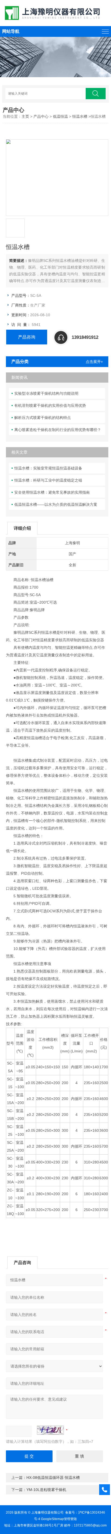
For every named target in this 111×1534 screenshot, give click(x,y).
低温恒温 (60, 116)
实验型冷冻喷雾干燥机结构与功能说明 (46, 393)
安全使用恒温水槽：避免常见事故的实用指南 (52, 492)
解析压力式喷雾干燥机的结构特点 (42, 417)
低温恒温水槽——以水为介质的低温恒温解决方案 (55, 504)
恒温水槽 (79, 116)
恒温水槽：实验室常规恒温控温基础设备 (48, 468)
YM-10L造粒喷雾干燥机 (46, 1489)
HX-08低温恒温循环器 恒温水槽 (53, 1477)
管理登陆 (70, 1519)
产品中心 (40, 116)
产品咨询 (26, 337)
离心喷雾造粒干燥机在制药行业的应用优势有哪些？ (57, 430)
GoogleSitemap (52, 1519)
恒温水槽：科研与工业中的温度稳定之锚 (48, 480)
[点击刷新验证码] (50, 1430)
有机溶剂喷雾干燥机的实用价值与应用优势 (50, 405)
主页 (25, 116)
